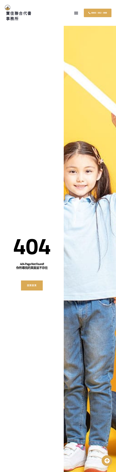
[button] (76, 13)
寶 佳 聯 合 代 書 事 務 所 (18, 16)
